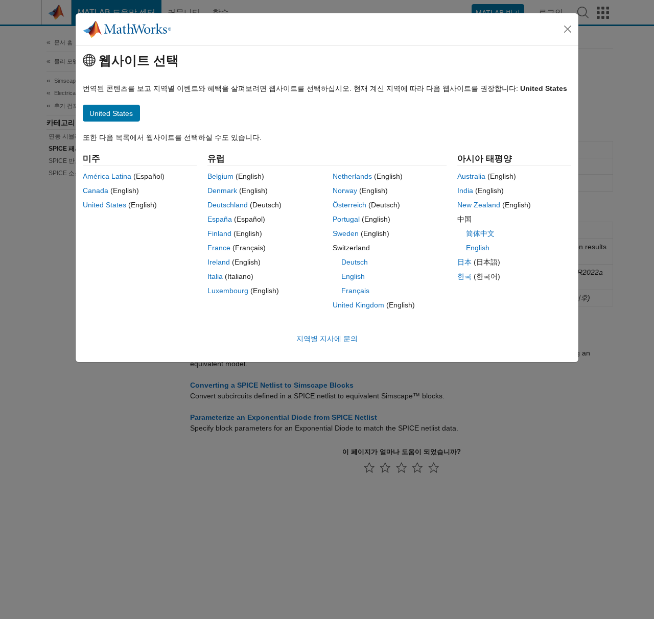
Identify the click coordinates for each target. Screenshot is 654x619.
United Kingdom (358, 305)
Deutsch (354, 262)
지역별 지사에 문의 (327, 339)
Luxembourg (227, 291)
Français (355, 291)
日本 (464, 262)
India (465, 190)
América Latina (107, 176)
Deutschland (227, 205)
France (218, 248)
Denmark (222, 190)
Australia (471, 176)
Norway (345, 190)
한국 (464, 276)
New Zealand (478, 205)
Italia (215, 276)
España (219, 219)
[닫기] (567, 29)
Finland (219, 233)
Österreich (349, 205)
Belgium (220, 176)
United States (104, 205)
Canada (95, 190)
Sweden (346, 233)
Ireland (218, 262)
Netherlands (352, 176)
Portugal (346, 219)
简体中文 (480, 233)
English (353, 276)
